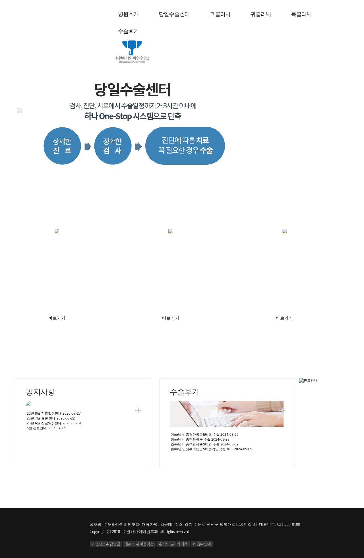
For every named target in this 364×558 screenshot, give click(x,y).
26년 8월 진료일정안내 (44, 414)
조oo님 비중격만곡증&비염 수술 (195, 444)
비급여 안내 (202, 544)
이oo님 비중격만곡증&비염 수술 (195, 435)
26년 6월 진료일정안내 (44, 423)
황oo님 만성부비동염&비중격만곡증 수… (202, 449)
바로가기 (56, 318)
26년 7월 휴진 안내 (41, 418)
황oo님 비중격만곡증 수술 (190, 439)
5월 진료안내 (37, 428)
